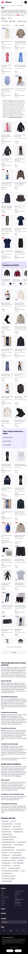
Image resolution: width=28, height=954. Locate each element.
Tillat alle (18, 950)
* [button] (6, 47)
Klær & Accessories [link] (15, 5)
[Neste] (25, 21)
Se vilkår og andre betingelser (15, 117)
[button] (3, 155)
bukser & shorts (14, 699)
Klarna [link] (2, 5)
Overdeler (3, 730)
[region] (14, 944)
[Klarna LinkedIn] (11, 930)
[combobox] (22, 25)
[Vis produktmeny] (25, 8)
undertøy (6, 746)
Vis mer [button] (14, 652)
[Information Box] (9, 25)
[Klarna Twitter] (17, 930)
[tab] (3, 18)
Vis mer (25, 12)
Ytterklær (3, 714)
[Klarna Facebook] (4, 930)
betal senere (18, 776)
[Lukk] (25, 937)
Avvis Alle (10, 950)
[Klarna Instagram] (24, 930)
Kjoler (2, 683)
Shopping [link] (7, 5)
